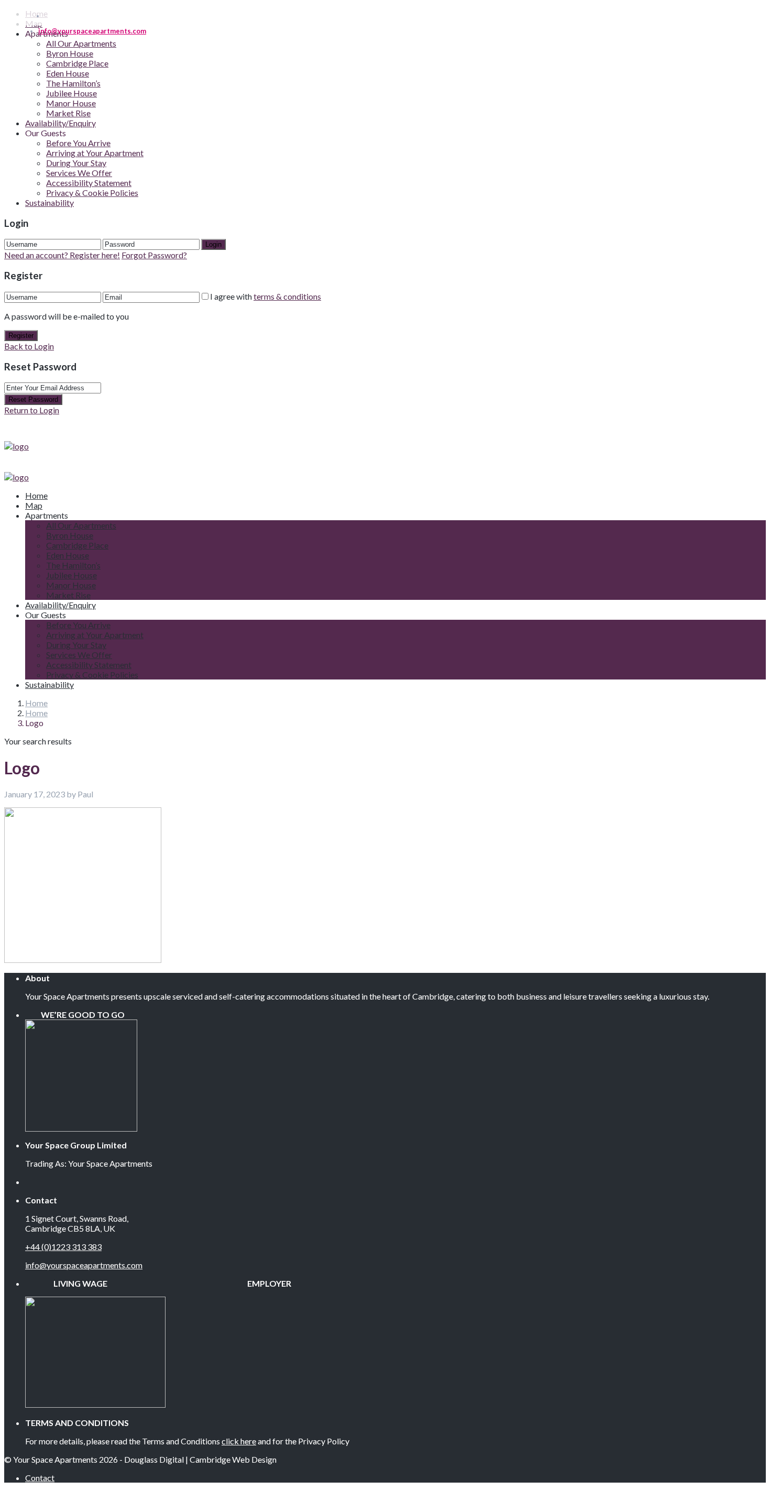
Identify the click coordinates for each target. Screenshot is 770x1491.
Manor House (71, 103)
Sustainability (49, 202)
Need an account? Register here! (62, 255)
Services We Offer (79, 173)
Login (213, 244)
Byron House (69, 53)
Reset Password (33, 399)
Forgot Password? (154, 255)
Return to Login (31, 410)
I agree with (265, 296)
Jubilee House (71, 93)
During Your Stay (76, 163)
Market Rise (68, 113)
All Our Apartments (81, 43)
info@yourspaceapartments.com (83, 1265)
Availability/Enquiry (60, 123)
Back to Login (29, 346)
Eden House (67, 73)
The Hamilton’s (73, 83)
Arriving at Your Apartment (95, 153)
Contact (39, 1478)
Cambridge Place (77, 63)
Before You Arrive (78, 143)
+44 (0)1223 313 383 (63, 1247)
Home (36, 495)
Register (21, 335)
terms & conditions (287, 296)
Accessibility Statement (88, 183)
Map (33, 505)
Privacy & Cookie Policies (92, 193)
